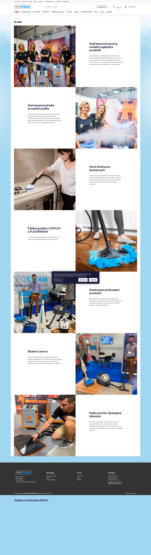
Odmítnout (83, 280)
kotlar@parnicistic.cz (113, 479)
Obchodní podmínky (27, 1)
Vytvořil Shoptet (132, 493)
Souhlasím (93, 280)
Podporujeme (66, 1)
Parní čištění (58, 1)
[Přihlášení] (118, 6)
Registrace (119, 7)
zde (85, 276)
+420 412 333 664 (112, 476)
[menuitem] (17, 11)
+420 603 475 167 (113, 478)
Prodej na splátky (50, 479)
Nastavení (58, 280)
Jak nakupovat (17, 1)
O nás (78, 478)
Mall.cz (119, 483)
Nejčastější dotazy (49, 1)
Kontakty (79, 479)
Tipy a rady (80, 476)
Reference (40, 1)
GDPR (35, 1)
